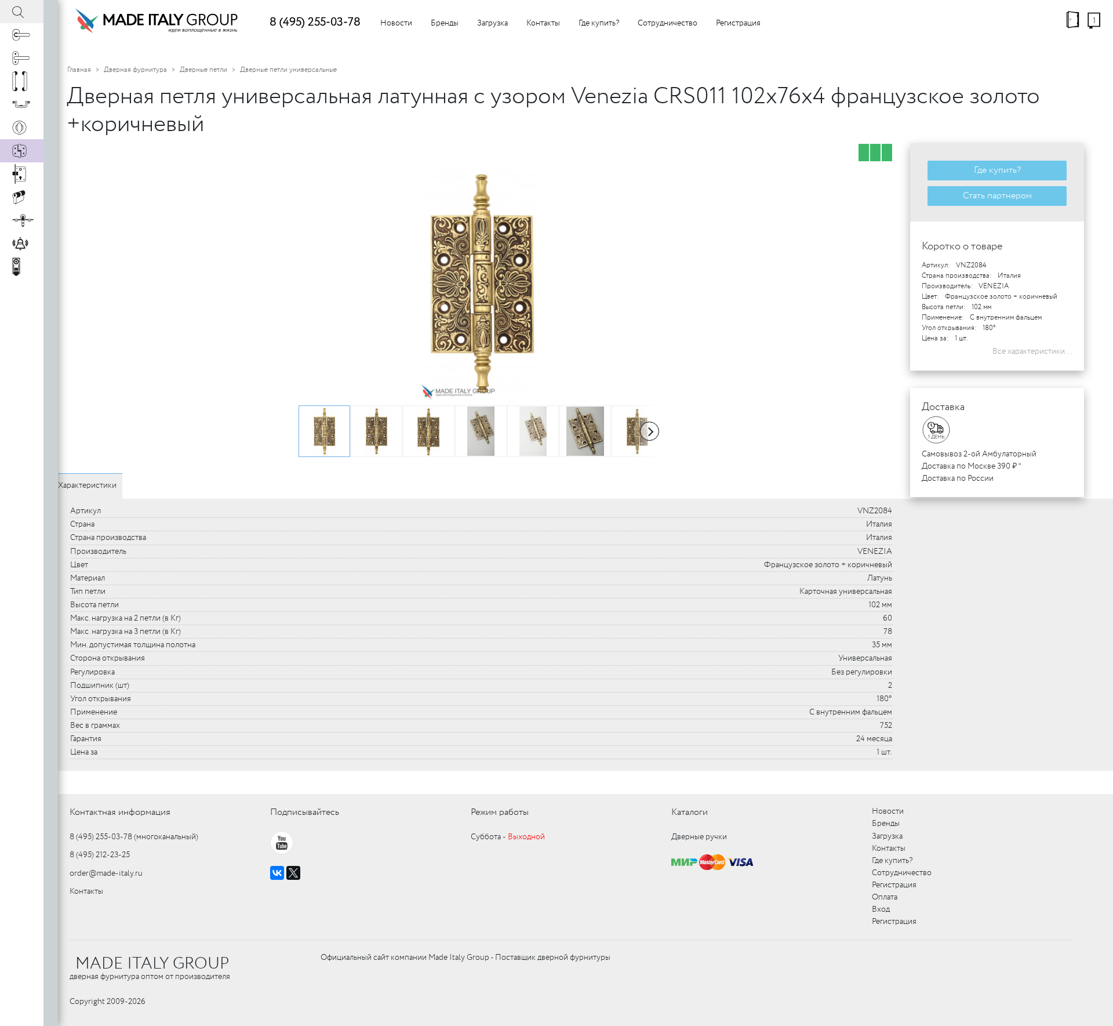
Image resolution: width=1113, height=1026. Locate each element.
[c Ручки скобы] (21, 81)
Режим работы (500, 812)
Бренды (445, 23)
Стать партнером (997, 195)
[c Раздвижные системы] (21, 220)
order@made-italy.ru (106, 873)
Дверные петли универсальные (288, 70)
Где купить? (599, 23)
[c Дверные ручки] (21, 34)
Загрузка (492, 23)
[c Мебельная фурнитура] (21, 104)
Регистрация (738, 23)
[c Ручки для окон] (21, 58)
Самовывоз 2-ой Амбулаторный (979, 454)
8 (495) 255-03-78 (315, 22)
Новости (396, 23)
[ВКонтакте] (277, 873)
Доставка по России (958, 478)
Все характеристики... (1032, 351)
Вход (881, 909)
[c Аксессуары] (21, 243)
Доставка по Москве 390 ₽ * (971, 466)
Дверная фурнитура (135, 70)
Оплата (884, 897)
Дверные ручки (699, 837)
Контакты (543, 23)
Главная (79, 70)
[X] (293, 873)
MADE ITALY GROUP (152, 964)
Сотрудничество (667, 23)
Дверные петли (203, 70)
